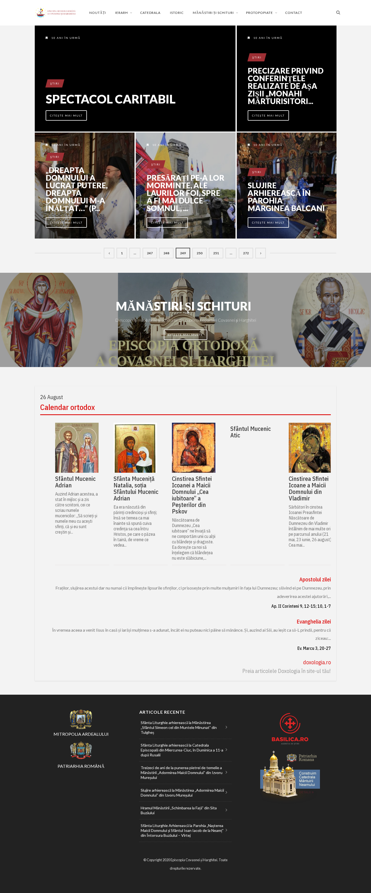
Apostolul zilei (315, 579)
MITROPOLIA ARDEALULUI (81, 734)
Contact (293, 13)
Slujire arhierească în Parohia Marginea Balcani (286, 196)
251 (216, 253)
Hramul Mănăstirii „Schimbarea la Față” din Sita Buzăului (179, 810)
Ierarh (121, 13)
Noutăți (97, 13)
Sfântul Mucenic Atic (250, 431)
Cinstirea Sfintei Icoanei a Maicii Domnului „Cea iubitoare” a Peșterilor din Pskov (192, 495)
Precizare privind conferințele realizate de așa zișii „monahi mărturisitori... (285, 86)
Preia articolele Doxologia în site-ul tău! (286, 671)
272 (246, 253)
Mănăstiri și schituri (213, 13)
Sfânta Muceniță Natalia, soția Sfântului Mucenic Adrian (136, 488)
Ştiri (54, 83)
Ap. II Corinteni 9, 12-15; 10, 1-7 (301, 606)
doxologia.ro (317, 662)
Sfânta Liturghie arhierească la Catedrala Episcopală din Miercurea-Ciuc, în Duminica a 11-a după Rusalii (182, 750)
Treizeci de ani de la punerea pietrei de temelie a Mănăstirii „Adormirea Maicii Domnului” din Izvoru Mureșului (181, 772)
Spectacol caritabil (110, 99)
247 (150, 253)
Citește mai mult (66, 115)
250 (199, 253)
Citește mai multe (185, 334)
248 (166, 253)
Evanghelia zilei (314, 621)
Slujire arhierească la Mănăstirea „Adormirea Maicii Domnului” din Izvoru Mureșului (182, 792)
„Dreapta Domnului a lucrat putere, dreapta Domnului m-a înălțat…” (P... (77, 189)
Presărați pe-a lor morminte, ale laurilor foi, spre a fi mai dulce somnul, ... (185, 193)
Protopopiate (259, 13)
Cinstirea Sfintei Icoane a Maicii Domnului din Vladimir (309, 488)
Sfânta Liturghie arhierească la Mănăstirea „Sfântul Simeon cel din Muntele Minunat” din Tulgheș (179, 727)
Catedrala (150, 13)
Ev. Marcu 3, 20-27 (314, 648)
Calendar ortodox (67, 407)
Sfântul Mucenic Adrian (75, 481)
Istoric (177, 13)
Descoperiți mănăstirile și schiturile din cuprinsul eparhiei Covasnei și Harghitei (185, 319)
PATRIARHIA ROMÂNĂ (81, 766)
